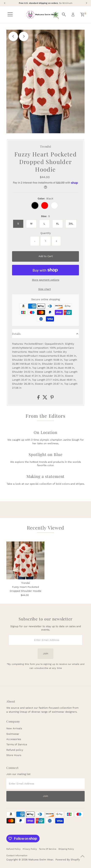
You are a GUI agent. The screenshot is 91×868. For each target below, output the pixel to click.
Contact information (16, 855)
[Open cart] (82, 14)
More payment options (45, 279)
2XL (71, 223)
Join (45, 653)
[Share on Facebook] (38, 398)
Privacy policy (30, 849)
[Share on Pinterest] (52, 398)
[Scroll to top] (82, 856)
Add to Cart (46, 256)
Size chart (44, 289)
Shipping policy (66, 849)
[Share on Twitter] (45, 398)
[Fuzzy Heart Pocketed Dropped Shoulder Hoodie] (25, 560)
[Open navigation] (10, 14)
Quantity (45, 233)
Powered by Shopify (67, 859)
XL (57, 223)
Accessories (13, 739)
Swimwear (12, 733)
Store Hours (13, 755)
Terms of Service (16, 744)
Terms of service (47, 849)
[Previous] (13, 36)
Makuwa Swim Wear (40, 859)
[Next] (23, 36)
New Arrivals (14, 728)
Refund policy (14, 749)
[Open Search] (64, 14)
